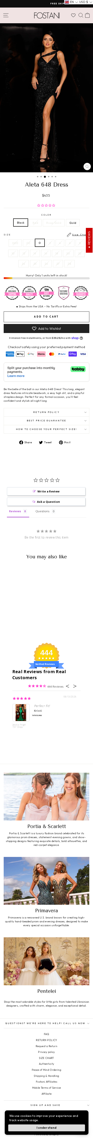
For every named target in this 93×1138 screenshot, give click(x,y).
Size (46, 234)
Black (20, 222)
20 (68, 253)
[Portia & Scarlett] (46, 797)
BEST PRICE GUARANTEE (46, 420)
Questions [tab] (42, 511)
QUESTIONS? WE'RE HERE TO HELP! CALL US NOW (45, 1023)
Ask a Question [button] (48, 502)
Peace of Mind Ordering (46, 1069)
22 (80, 253)
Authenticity (46, 1063)
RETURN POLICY (46, 1040)
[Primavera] (46, 881)
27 (58, 263)
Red (35, 222)
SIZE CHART (46, 1058)
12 (24, 253)
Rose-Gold (53, 222)
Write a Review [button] (48, 491)
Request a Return (46, 1046)
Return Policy (46, 412)
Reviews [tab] (15, 511)
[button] (71, 2)
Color (46, 214)
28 (69, 263)
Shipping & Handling (46, 1075)
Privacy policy (46, 1052)
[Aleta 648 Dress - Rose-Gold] (22, 628)
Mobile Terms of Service (46, 1087)
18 (56, 253)
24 (23, 263)
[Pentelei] (46, 961)
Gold (72, 222)
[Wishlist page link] (73, 15)
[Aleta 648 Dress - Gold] (27, 628)
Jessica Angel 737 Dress (19, 726)
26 (46, 263)
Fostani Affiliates (46, 1081)
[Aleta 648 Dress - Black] (12, 628)
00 (28, 243)
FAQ (46, 1034)
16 (46, 253)
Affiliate (47, 1093)
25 (35, 263)
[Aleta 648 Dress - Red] (17, 628)
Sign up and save (45, 1105)
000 (15, 243)
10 (13, 253)
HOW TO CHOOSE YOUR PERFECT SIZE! (46, 429)
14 (35, 253)
